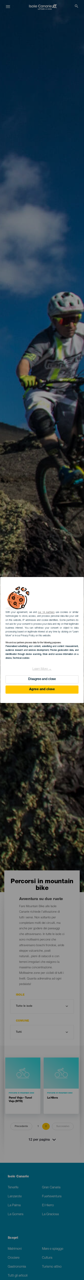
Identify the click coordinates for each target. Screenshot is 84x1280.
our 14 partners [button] (46, 612)
